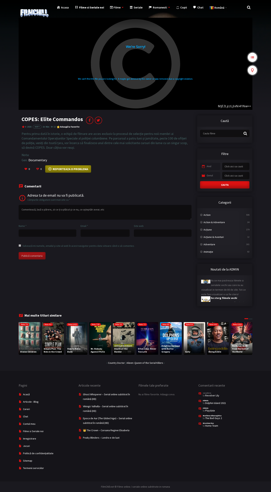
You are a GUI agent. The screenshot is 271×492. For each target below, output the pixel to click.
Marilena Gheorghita (212, 415)
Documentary (37, 160)
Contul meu (29, 423)
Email (84, 226)
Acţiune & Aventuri (214, 237)
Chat (25, 416)
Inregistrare (29, 438)
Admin (205, 400)
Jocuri (26, 446)
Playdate (210, 410)
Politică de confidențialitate (38, 453)
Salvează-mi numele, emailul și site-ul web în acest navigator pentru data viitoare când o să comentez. (78, 245)
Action (207, 215)
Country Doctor (116, 362)
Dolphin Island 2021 (215, 403)
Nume (23, 226)
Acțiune (208, 229)
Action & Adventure (214, 222)
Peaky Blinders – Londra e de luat (101, 437)
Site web (139, 226)
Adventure (209, 244)
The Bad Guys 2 (213, 418)
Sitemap (27, 460)
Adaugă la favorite (69, 126)
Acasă (26, 394)
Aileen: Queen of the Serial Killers (144, 362)
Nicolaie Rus (208, 423)
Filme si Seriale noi (33, 431)
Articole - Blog (31, 401)
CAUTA (225, 184)
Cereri (26, 409)
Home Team (211, 425)
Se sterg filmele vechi (224, 292)
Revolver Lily (212, 395)
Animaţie (208, 251)
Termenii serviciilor (33, 468)
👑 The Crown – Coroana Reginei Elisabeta (106, 430)
